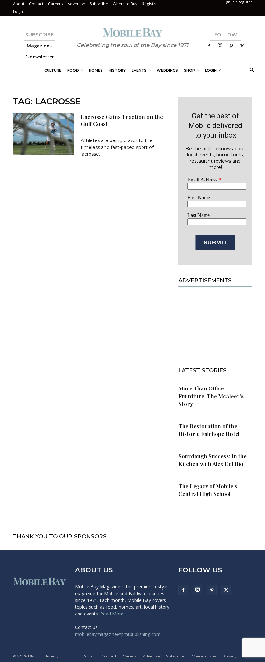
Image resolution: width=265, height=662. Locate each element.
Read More (111, 614)
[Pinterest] (231, 45)
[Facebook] (209, 45)
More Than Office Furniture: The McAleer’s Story (211, 396)
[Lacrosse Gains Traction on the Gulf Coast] (43, 134)
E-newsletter (39, 57)
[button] (251, 70)
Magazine (38, 46)
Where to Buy (125, 3)
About (18, 3)
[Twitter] (242, 45)
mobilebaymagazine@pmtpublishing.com (118, 634)
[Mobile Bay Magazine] (132, 32)
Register (149, 3)
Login (18, 11)
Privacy (229, 656)
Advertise (76, 3)
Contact (36, 3)
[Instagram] (220, 45)
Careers (55, 3)
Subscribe (99, 3)
